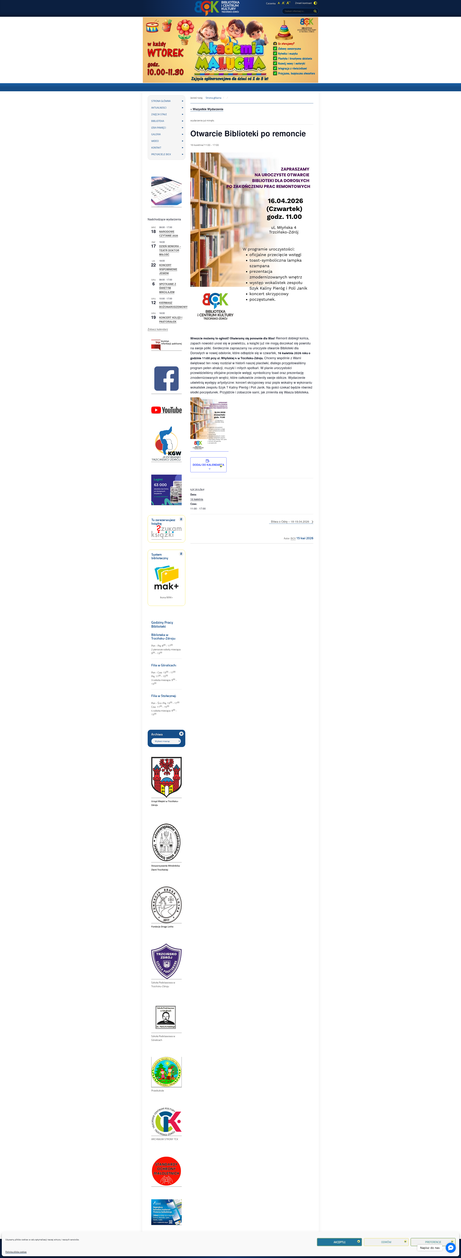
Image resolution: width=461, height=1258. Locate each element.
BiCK (293, 538)
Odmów (386, 1242)
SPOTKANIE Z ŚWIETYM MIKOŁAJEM (167, 288)
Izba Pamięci (158, 127)
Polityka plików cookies (16, 1251)
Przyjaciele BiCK (161, 154)
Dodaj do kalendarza (208, 465)
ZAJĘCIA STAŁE (159, 114)
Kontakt (156, 147)
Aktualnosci (158, 107)
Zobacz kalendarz (158, 329)
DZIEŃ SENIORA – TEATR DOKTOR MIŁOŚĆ (170, 250)
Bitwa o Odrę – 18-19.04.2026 (290, 521)
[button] (214, 69)
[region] (230, 50)
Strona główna (161, 101)
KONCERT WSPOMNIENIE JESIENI (168, 269)
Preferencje (433, 1242)
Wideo (155, 141)
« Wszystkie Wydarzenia (206, 109)
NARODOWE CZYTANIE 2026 (168, 233)
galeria (156, 134)
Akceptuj (339, 1242)
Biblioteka (157, 121)
